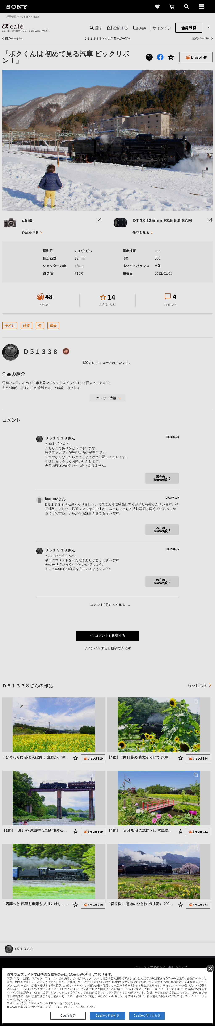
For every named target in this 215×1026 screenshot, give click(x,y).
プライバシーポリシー (61, 1006)
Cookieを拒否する (107, 1015)
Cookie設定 (68, 1015)
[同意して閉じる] (210, 968)
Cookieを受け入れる (147, 1015)
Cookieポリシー (49, 1003)
